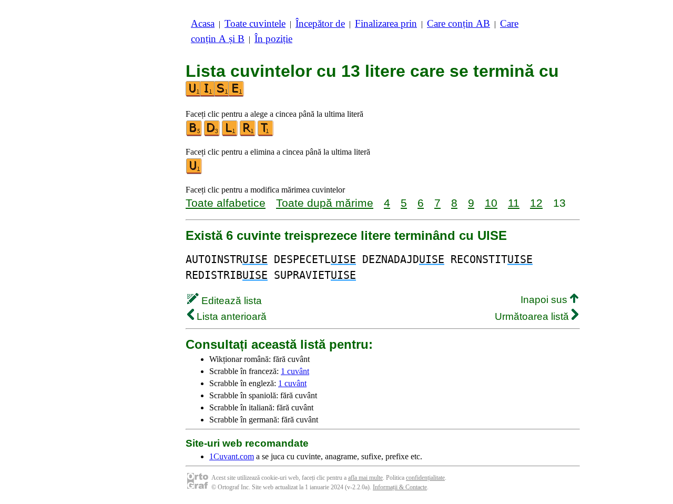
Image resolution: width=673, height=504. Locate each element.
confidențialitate (425, 477)
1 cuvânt (295, 371)
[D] (212, 133)
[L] (230, 133)
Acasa (203, 23)
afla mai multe (365, 477)
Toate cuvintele (255, 23)
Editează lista (230, 300)
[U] (194, 171)
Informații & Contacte (400, 487)
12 (536, 203)
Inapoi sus (545, 299)
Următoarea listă (533, 316)
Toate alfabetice (226, 203)
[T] (266, 133)
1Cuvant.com (231, 456)
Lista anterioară (230, 316)
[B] (194, 133)
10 (491, 203)
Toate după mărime (324, 203)
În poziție (273, 38)
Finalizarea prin (386, 23)
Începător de (320, 23)
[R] (248, 133)
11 (513, 203)
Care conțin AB (458, 23)
